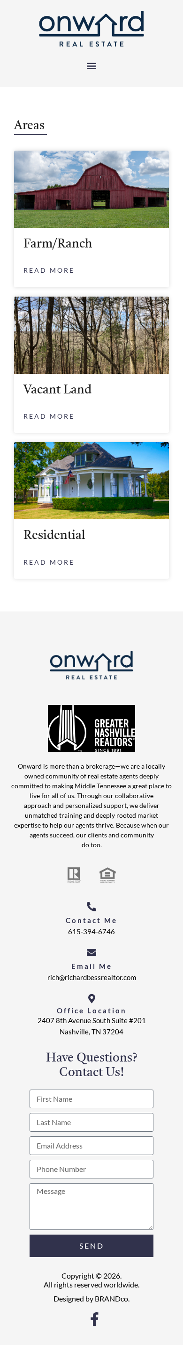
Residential (54, 536)
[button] (91, 65)
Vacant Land (57, 390)
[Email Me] (91, 952)
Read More (49, 270)
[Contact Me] (91, 906)
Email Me (91, 966)
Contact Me (91, 920)
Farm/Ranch (57, 244)
